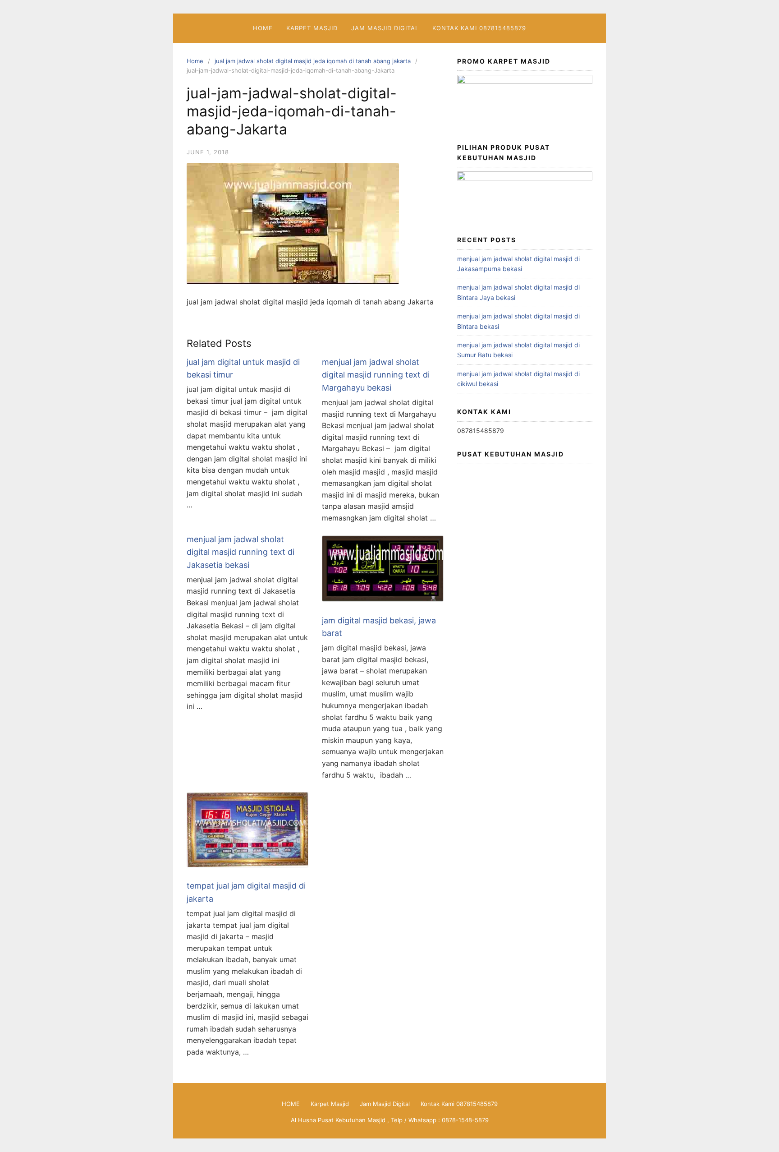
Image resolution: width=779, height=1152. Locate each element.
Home (195, 61)
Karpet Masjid (312, 28)
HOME (263, 28)
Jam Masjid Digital (385, 28)
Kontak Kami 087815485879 (479, 28)
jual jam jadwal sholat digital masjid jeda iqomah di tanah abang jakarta (313, 61)
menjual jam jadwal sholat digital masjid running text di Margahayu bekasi (376, 375)
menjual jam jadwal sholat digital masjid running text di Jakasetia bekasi (240, 552)
